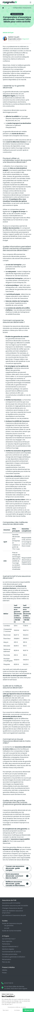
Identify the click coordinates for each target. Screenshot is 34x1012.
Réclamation (6, 959)
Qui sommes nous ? (8, 939)
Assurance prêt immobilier (11, 903)
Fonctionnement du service (11, 952)
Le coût (6, 928)
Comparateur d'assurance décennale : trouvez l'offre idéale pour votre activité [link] (23, 8)
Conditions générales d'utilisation (13, 957)
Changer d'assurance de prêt (12, 908)
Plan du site (6, 962)
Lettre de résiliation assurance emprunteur (12, 912)
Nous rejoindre (7, 941)
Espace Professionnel (9, 947)
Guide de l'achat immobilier (11, 931)
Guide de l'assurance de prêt (12, 923)
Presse (4, 973)
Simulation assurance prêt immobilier (15, 906)
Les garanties (8, 926)
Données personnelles (9, 954)
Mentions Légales (8, 949)
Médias (4, 970)
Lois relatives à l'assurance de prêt (14, 915)
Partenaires (6, 944)
